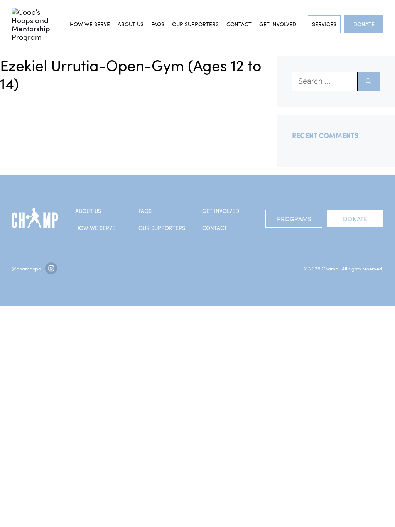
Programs (294, 219)
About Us (130, 24)
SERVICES (324, 24)
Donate (364, 24)
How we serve (90, 24)
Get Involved (277, 24)
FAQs (157, 24)
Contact (239, 24)
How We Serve (95, 227)
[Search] (369, 81)
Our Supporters (195, 24)
